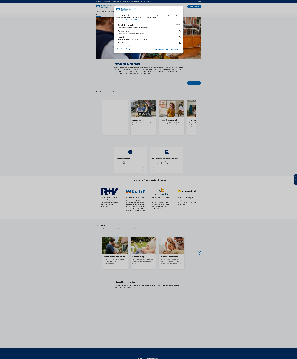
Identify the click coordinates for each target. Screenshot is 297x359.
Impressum (133, 19)
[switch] (179, 31)
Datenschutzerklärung (122, 19)
